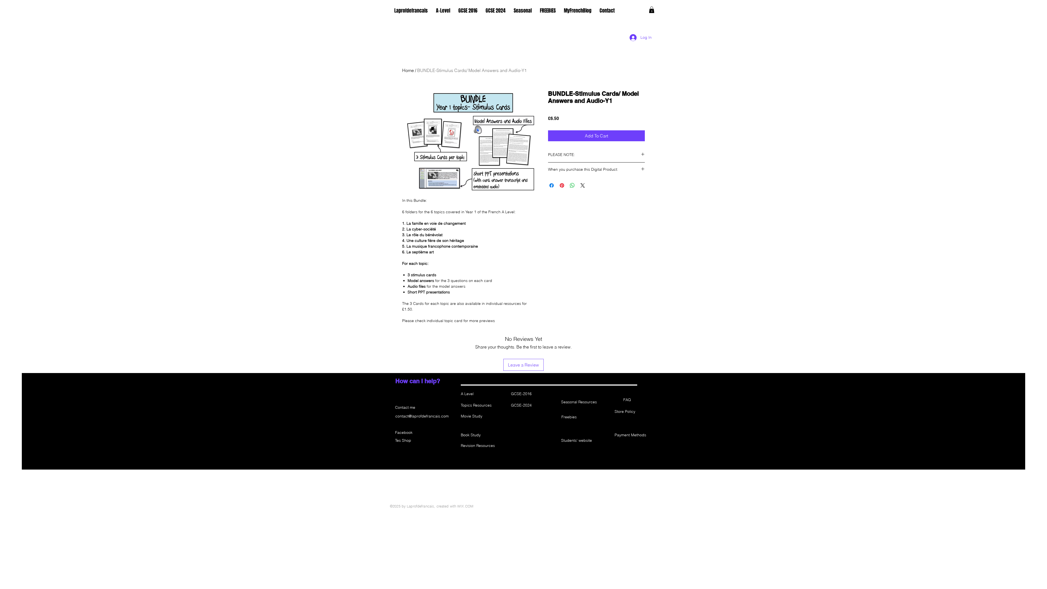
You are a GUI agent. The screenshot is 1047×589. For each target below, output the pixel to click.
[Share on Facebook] (551, 185)
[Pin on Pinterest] (562, 185)
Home (408, 70)
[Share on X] (582, 185)
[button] (651, 10)
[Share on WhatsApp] (572, 185)
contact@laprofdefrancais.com (422, 416)
